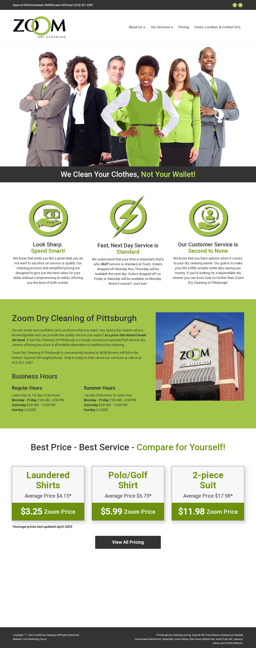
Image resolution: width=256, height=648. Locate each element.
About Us (135, 27)
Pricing (184, 27)
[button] (128, 542)
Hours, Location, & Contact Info (217, 27)
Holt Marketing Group (35, 639)
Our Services (160, 27)
